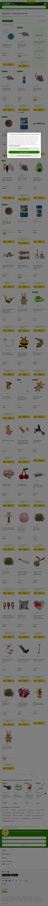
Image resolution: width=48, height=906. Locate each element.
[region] (24, 145)
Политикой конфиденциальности (14, 145)
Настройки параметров (24, 148)
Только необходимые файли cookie (24, 155)
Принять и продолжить (24, 152)
